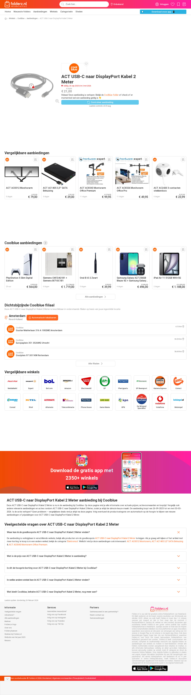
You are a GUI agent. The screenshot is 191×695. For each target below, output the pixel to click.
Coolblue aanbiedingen (23, 243)
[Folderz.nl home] (16, 4)
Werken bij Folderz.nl (13, 634)
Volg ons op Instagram (56, 618)
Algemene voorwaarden (62, 678)
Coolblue (21, 18)
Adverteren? (9, 615)
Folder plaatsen (11, 631)
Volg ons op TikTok (55, 624)
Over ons (8, 628)
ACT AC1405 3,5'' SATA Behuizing (167, 541)
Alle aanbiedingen (12, 618)
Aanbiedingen (40, 11)
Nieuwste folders (22, 11)
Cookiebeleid (90, 678)
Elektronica (72, 541)
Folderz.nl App (10, 624)
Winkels (54, 11)
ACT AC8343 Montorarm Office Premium (28, 544)
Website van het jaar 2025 (15, 637)
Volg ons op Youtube (55, 621)
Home (8, 11)
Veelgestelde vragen (13, 612)
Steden (79, 11)
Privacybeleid (78, 678)
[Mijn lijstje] (184, 4)
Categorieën (66, 11)
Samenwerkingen (97, 618)
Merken (8, 621)
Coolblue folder (111, 95)
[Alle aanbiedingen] (45, 243)
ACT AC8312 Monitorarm (139, 541)
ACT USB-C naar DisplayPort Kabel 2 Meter (115, 538)
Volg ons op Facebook (56, 614)
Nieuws (8, 640)
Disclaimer (47, 678)
